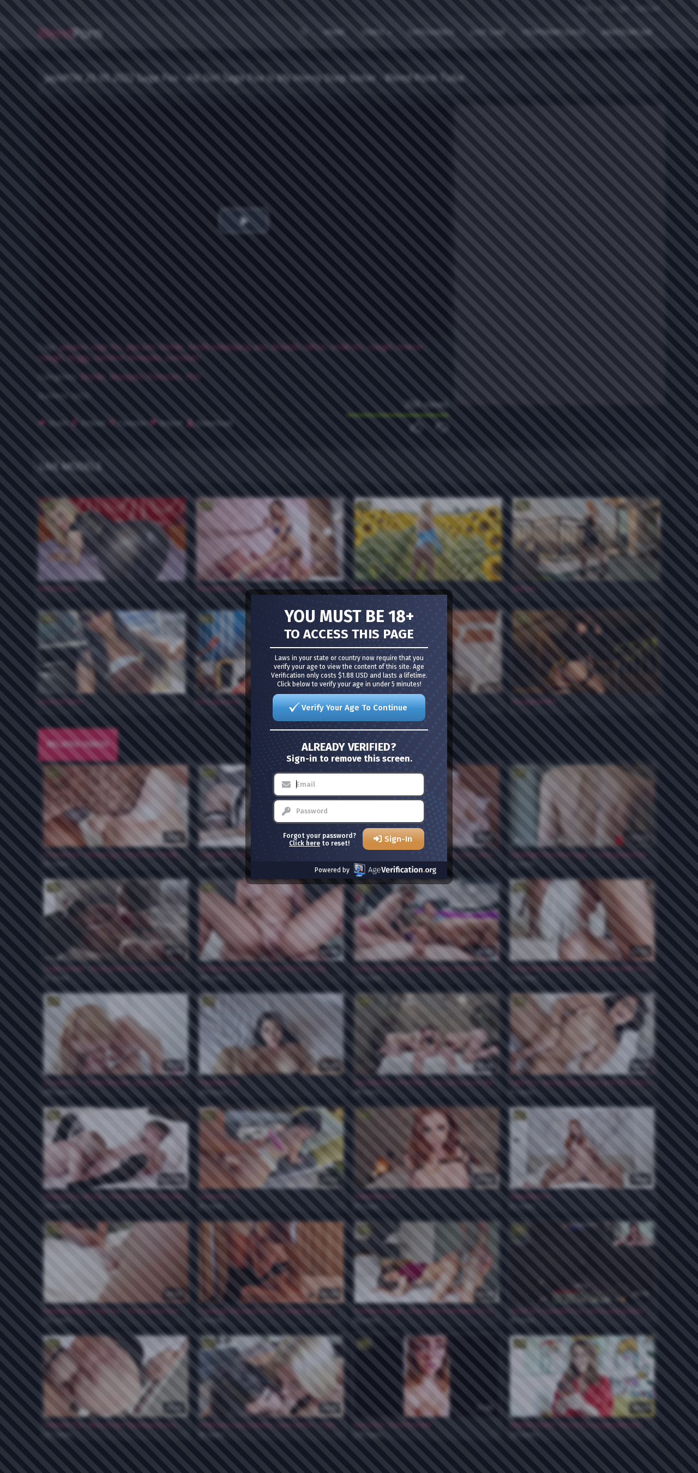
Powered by (332, 870)
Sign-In (398, 839)
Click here (304, 843)
